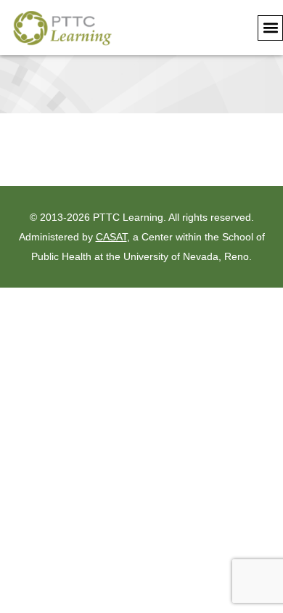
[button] (270, 28)
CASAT (111, 237)
